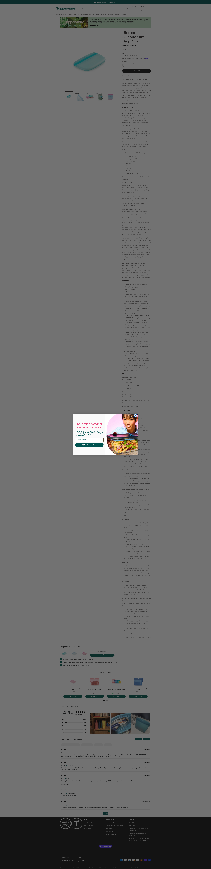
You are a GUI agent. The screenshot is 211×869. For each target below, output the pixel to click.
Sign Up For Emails (89, 445)
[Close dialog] (135, 415)
